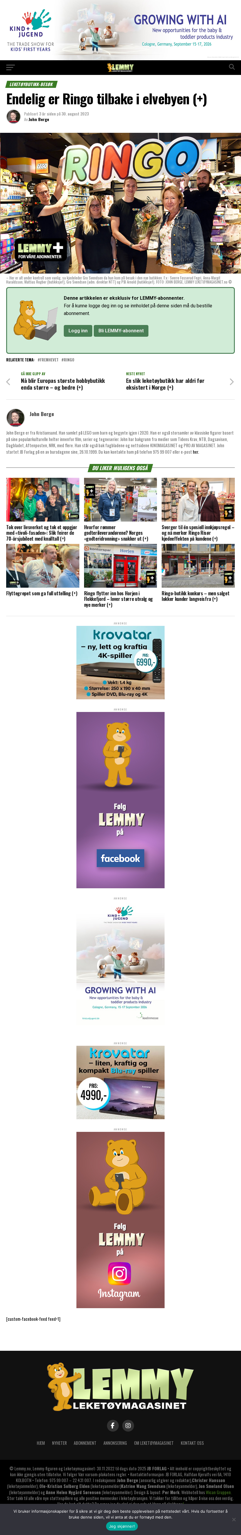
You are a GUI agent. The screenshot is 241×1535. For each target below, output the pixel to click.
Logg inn (78, 331)
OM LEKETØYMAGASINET (154, 1443)
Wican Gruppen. (219, 1492)
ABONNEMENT (85, 1443)
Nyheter (59, 1443)
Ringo (69, 360)
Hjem (41, 1443)
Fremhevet (49, 360)
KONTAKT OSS (192, 1443)
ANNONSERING (115, 1443)
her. (196, 452)
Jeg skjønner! (122, 1526)
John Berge (39, 119)
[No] (234, 1519)
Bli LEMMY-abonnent (121, 331)
